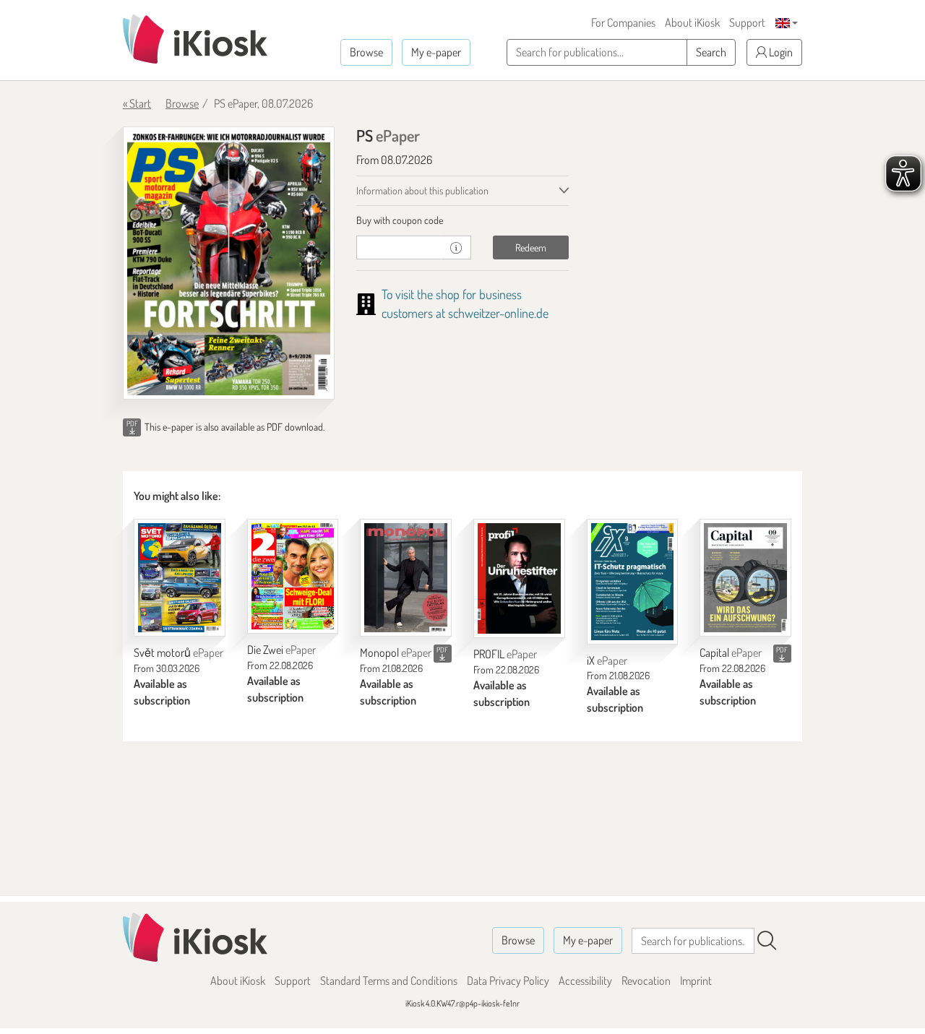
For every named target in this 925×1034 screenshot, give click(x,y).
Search (711, 52)
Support (747, 22)
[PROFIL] (519, 579)
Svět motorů (178, 652)
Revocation (646, 980)
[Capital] (745, 578)
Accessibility (585, 980)
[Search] (767, 941)
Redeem (530, 247)
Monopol (395, 652)
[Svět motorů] (179, 578)
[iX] (633, 582)
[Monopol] (406, 578)
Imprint (696, 980)
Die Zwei (281, 649)
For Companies (623, 22)
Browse (366, 52)
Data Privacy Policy (508, 980)
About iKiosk (692, 22)
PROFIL (505, 654)
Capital (731, 652)
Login (780, 52)
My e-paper (436, 52)
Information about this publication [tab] (422, 190)
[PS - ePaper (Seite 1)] (229, 263)
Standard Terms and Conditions (388, 980)
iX (607, 660)
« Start (137, 103)
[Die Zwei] (293, 576)
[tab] (462, 220)
